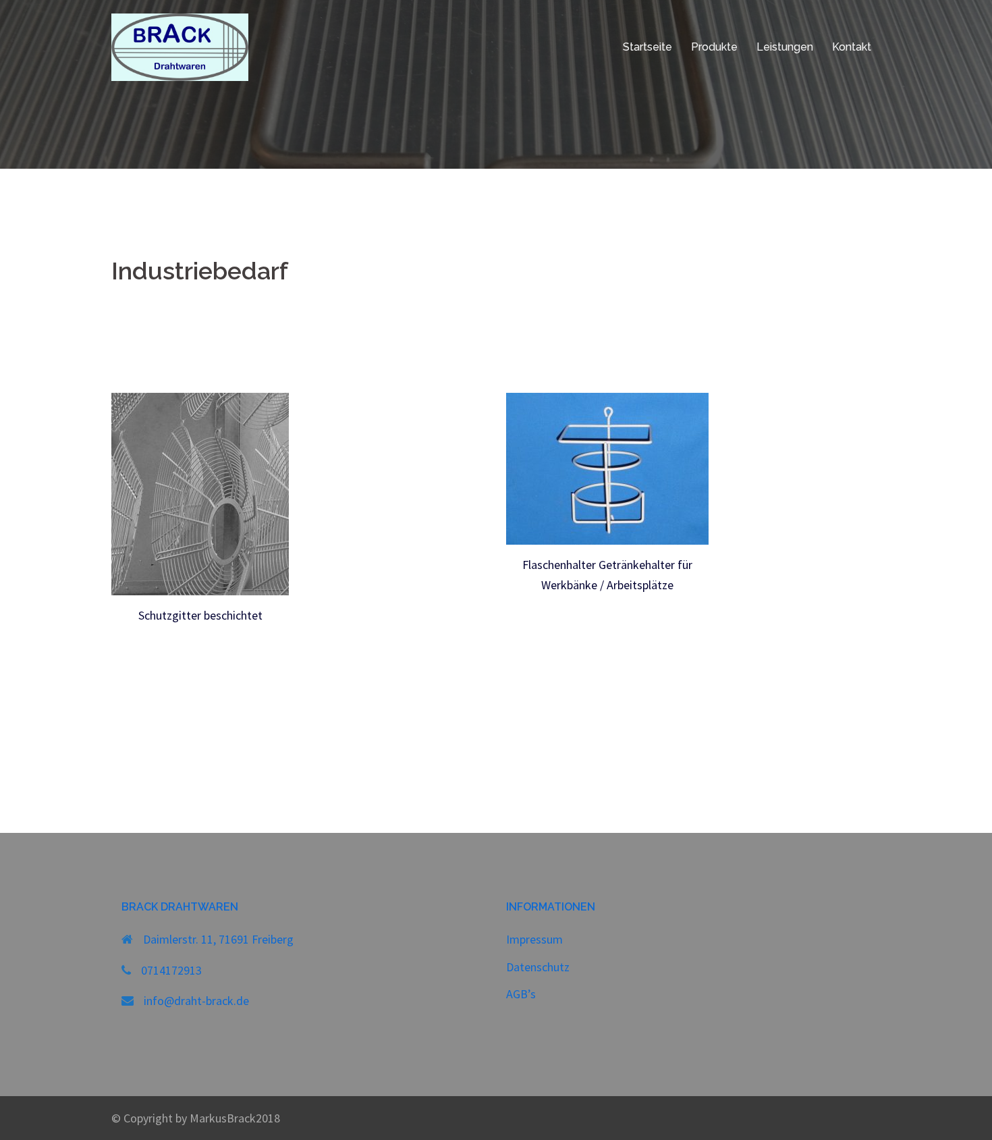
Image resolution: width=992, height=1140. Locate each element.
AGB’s (521, 994)
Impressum (534, 939)
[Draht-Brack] (179, 45)
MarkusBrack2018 (235, 1118)
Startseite (647, 46)
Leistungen (784, 46)
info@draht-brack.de (196, 1000)
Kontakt (851, 46)
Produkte (714, 46)
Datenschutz (538, 967)
